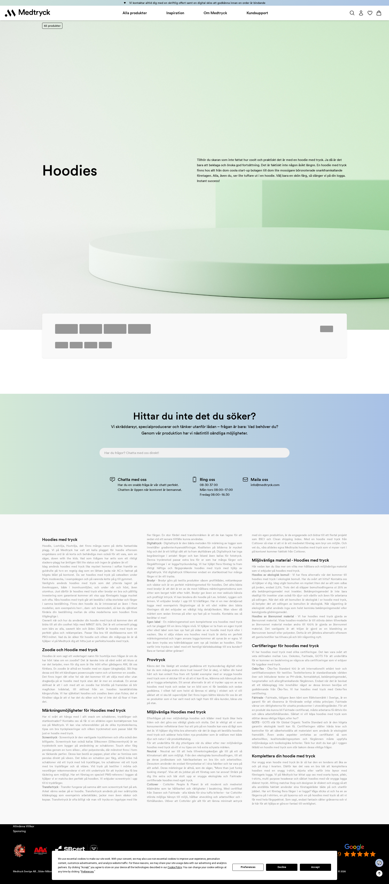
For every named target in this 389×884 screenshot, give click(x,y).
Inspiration (175, 13)
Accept (315, 867)
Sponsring (19, 831)
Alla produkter (135, 13)
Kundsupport (257, 13)
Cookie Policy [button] (175, 867)
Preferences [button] (87, 871)
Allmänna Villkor (23, 826)
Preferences (248, 867)
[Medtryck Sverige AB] (27, 13)
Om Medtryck (215, 13)
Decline (282, 867)
